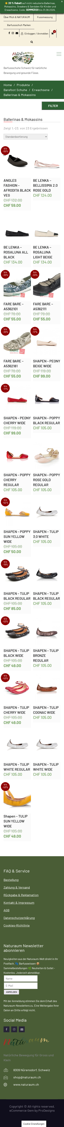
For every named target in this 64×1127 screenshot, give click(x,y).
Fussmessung (44, 17)
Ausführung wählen (17, 162)
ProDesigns (46, 1110)
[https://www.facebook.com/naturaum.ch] (6, 1029)
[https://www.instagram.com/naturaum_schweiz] (14, 1029)
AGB (6, 910)
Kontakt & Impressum (19, 902)
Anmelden (11, 992)
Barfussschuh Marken (19, 25)
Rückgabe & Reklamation (21, 895)
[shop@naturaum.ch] (22, 1029)
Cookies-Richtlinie (17, 925)
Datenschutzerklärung (19, 918)
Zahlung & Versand (17, 887)
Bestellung (11, 880)
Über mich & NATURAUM (17, 17)
